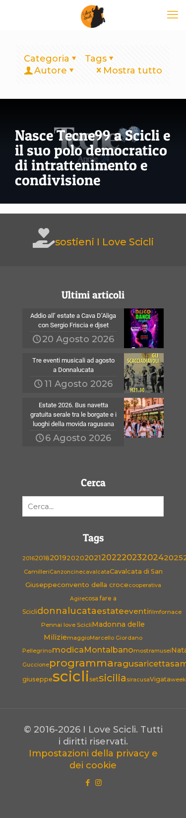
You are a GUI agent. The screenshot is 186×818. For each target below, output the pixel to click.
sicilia (112, 678)
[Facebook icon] (88, 782)
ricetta (157, 664)
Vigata (160, 679)
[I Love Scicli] (93, 14)
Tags (96, 58)
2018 (42, 558)
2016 (28, 558)
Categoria (46, 58)
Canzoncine (66, 572)
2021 (92, 557)
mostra (143, 650)
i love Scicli (76, 624)
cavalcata (96, 572)
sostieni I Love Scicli (104, 242)
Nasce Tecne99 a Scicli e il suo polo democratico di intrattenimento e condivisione (92, 157)
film (154, 611)
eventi (136, 611)
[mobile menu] (172, 14)
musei (162, 651)
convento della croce (92, 585)
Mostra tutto (132, 70)
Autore (50, 70)
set (94, 679)
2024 (153, 557)
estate (110, 611)
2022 (111, 557)
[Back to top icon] (165, 797)
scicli (71, 676)
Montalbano (108, 650)
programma (81, 663)
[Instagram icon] (98, 782)
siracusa (138, 679)
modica (68, 650)
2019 (58, 557)
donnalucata (67, 610)
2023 (132, 557)
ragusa (129, 663)
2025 (173, 557)
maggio (78, 637)
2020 (75, 558)
